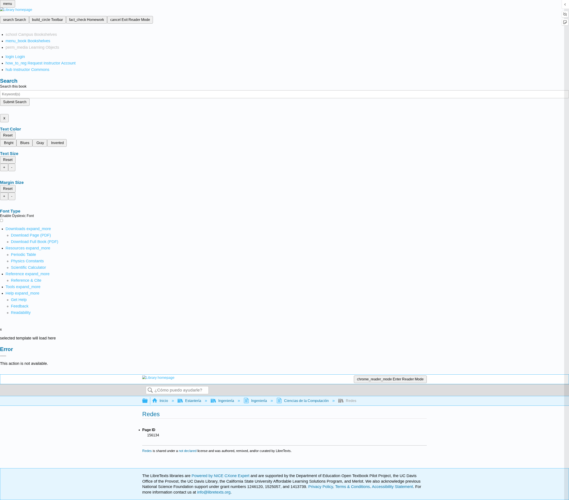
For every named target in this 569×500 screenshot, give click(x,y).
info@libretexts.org (213, 492)
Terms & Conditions (352, 486)
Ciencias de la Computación (306, 401)
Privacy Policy (320, 486)
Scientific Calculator (28, 267)
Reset (7, 135)
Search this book (13, 86)
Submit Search (14, 102)
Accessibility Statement (392, 486)
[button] (19, 306)
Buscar (150, 390)
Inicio (164, 401)
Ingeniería (226, 401)
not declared (188, 451)
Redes (147, 451)
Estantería (193, 401)
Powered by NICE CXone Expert (221, 476)
